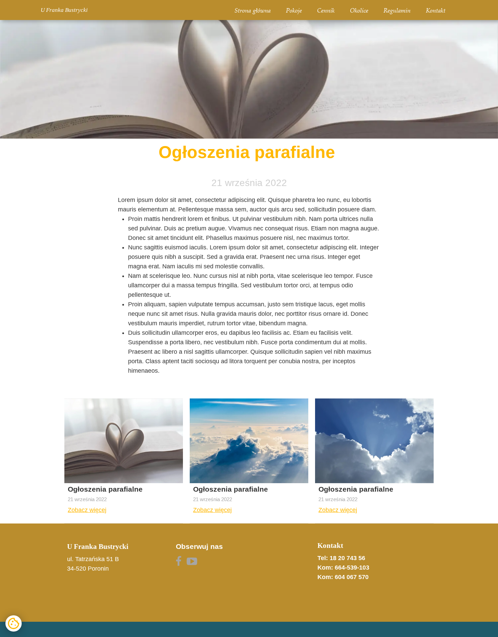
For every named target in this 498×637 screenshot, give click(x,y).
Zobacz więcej (87, 510)
